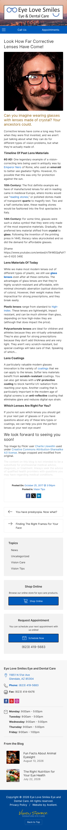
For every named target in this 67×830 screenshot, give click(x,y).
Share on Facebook (28, 495)
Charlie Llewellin (45, 446)
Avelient (52, 804)
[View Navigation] (5, 30)
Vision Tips (39, 489)
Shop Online (36, 601)
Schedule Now (36, 638)
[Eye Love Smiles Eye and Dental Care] (33, 12)
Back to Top (33, 822)
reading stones (19, 196)
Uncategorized (20, 556)
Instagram (17, 701)
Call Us (22, 29)
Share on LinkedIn (39, 495)
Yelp (11, 701)
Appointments (50, 29)
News (14, 550)
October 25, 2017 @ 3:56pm (40, 485)
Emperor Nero (12, 167)
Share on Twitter (33, 495)
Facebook (6, 701)
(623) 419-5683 (24, 685)
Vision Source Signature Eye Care (33, 813)
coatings (43, 368)
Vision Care (18, 562)
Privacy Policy (18, 804)
